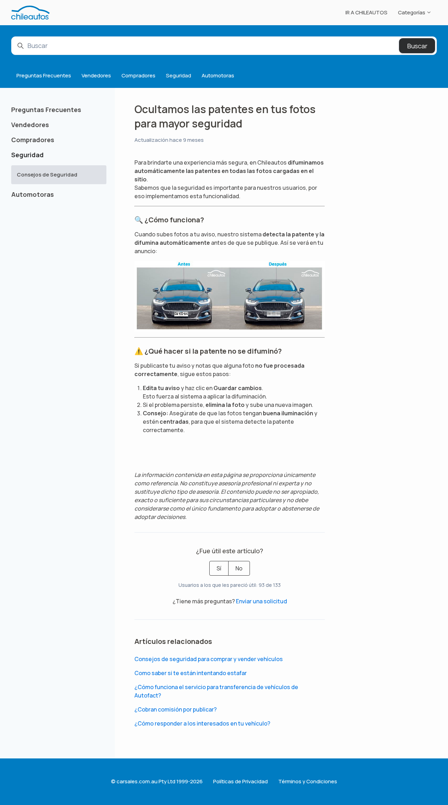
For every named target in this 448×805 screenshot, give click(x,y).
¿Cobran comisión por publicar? (175, 709)
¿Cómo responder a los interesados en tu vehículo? (202, 723)
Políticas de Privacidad (240, 781)
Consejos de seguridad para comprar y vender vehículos (208, 659)
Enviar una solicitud (261, 601)
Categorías (412, 12)
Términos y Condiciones (307, 781)
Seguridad (178, 75)
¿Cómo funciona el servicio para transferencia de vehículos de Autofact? (216, 691)
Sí (219, 568)
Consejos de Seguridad (47, 174)
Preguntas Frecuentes (43, 75)
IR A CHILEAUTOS (366, 12)
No (239, 568)
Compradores (138, 75)
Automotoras (218, 75)
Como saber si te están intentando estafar (190, 673)
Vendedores (96, 75)
